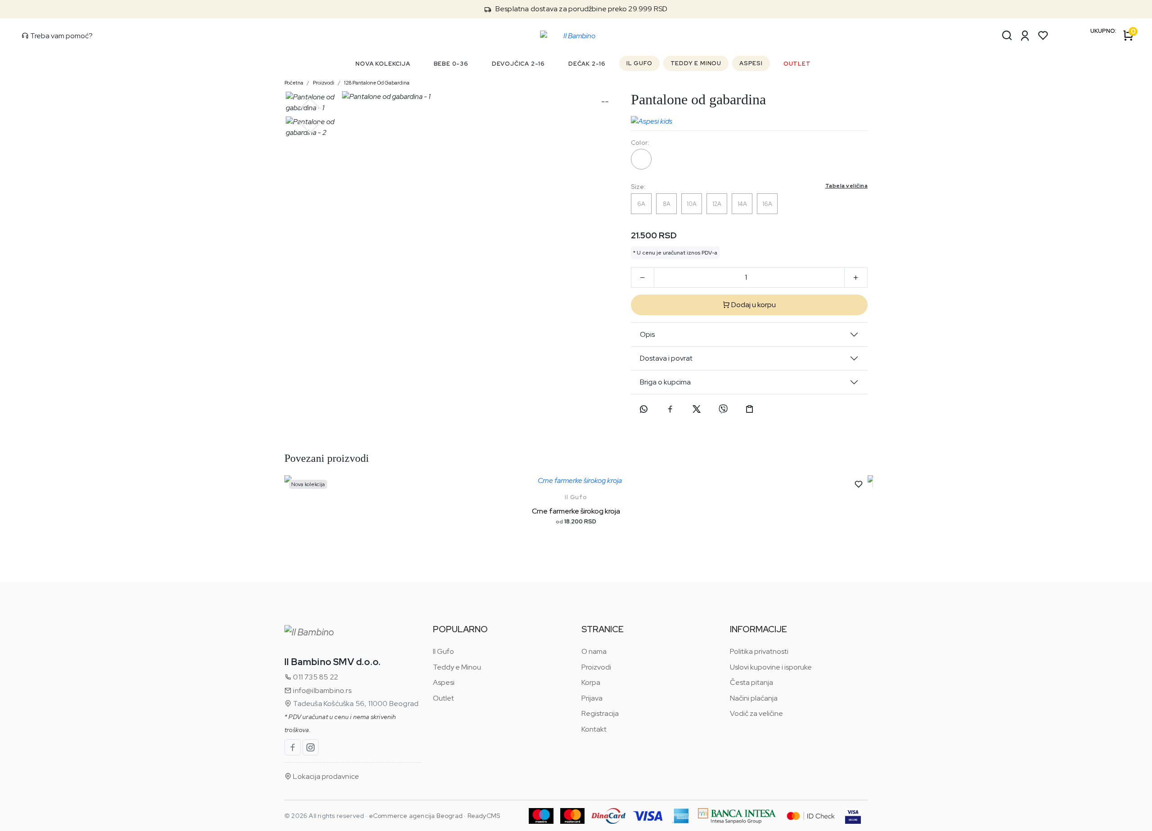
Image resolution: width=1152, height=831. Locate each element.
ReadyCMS (484, 816)
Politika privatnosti (759, 651)
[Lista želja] (1043, 35)
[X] (696, 409)
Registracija (600, 713)
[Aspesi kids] (651, 119)
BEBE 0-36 (451, 63)
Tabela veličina (846, 185)
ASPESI (751, 63)
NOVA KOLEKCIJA (383, 63)
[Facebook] (670, 409)
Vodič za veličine (756, 713)
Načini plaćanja (754, 698)
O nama (594, 651)
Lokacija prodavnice (325, 776)
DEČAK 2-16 (587, 63)
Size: (749, 186)
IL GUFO (639, 63)
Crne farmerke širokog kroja (576, 511)
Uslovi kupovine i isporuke (771, 667)
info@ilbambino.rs (321, 690)
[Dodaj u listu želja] (858, 484)
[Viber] (723, 409)
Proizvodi (323, 83)
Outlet (443, 698)
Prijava (592, 698)
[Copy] (749, 409)
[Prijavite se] (1025, 35)
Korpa (590, 682)
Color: (640, 142)
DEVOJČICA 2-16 (518, 63)
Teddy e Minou (457, 667)
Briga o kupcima (665, 382)
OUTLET (797, 63)
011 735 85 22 (315, 677)
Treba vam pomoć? (61, 35)
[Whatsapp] (643, 409)
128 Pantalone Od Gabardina (377, 83)
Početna (293, 83)
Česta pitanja (751, 682)
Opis (647, 334)
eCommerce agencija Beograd (416, 816)
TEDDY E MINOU (695, 63)
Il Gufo (576, 497)
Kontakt (594, 729)
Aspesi (443, 682)
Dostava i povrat (666, 358)
